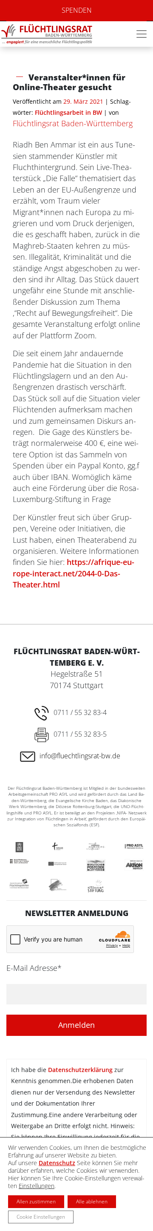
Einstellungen (36, 1186)
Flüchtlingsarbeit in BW (68, 112)
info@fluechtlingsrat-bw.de (80, 755)
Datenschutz (57, 1163)
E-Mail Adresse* (34, 968)
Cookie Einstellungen (41, 1216)
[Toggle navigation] (141, 34)
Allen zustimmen (36, 1201)
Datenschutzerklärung (80, 1070)
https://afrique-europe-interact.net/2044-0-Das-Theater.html (73, 573)
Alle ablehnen (92, 1201)
